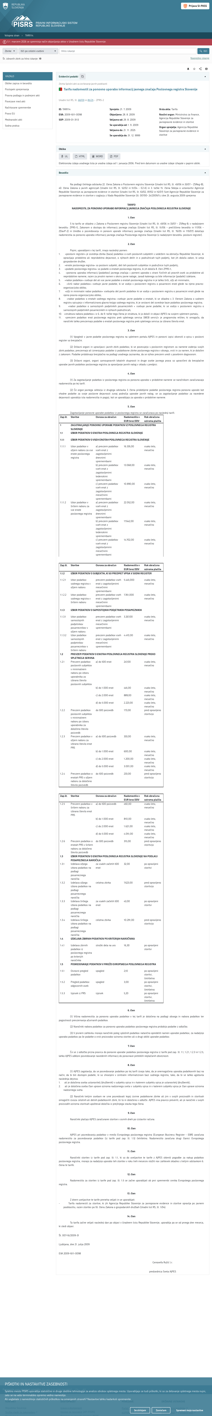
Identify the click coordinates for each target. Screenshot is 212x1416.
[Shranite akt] (194, 69)
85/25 (90, 100)
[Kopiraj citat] (83, 76)
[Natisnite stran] (206, 69)
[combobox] (38, 51)
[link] (12, 35)
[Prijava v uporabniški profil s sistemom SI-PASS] (195, 6)
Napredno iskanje (199, 58)
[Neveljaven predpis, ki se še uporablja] (60, 89)
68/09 (81, 100)
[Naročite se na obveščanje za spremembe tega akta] (188, 69)
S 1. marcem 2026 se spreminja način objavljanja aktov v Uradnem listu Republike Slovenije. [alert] (56, 41)
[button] (132, 76)
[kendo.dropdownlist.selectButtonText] (55, 51)
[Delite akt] (200, 69)
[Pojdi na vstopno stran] (14, 8)
